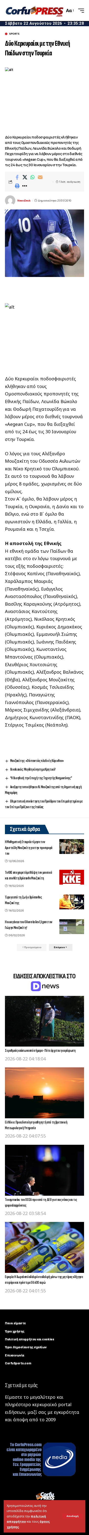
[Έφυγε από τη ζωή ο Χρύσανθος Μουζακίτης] (71, 901)
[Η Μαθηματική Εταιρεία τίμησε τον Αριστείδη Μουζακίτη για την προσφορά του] (71, 846)
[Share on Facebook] (17, 177)
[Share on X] (24, 177)
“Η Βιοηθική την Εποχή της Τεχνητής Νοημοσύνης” (41, 778)
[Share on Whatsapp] (32, 177)
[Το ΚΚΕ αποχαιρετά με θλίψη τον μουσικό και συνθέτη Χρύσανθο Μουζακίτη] (71, 877)
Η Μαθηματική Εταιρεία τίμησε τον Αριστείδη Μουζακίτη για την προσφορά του (28, 848)
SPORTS (14, 34)
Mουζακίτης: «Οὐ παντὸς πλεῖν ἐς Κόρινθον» (37, 760)
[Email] (40, 177)
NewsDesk (23, 200)
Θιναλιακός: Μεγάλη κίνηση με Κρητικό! (33, 769)
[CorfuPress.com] (34, 10)
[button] (72, 1516)
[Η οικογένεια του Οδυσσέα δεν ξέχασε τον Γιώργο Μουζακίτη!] (71, 926)
